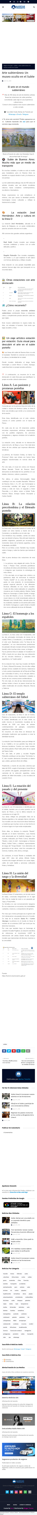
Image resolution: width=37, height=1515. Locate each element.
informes (19, 1273)
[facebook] (20, 2)
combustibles (29, 1297)
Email (19, 114)
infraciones (13, 1327)
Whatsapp (12, 114)
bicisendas (13, 1307)
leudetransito (23, 1327)
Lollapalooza (7, 1320)
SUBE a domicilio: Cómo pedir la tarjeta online (22, 1240)
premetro (15, 1334)
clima (19, 1280)
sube (28, 1287)
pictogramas (6, 1334)
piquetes (23, 1290)
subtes (16, 65)
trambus (12, 1310)
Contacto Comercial (25, 1504)
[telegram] (28, 2)
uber (4, 1337)
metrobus (21, 1307)
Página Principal (8, 65)
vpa (10, 1337)
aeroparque (22, 1320)
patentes (27, 1300)
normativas (17, 1294)
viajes (4, 1304)
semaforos (21, 1310)
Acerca (15, 1504)
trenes (12, 1273)
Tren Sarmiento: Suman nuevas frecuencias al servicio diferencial (22, 1231)
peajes (31, 1294)
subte (13, 1300)
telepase (19, 1300)
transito (5, 1273)
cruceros (23, 1324)
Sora (12, 1508)
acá (24, 121)
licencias (26, 1280)
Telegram (25, 114)
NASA (14, 1320)
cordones (15, 1324)
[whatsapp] (18, 2)
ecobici (31, 1324)
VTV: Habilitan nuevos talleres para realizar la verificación (21, 1250)
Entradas (8, 1360)
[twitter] (10, 2)
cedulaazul (6, 1317)
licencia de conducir (16, 1330)
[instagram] (14, 2)
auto (28, 1307)
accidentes (22, 1284)
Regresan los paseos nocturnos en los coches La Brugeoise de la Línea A (22, 1115)
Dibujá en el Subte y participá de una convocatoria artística (22, 1105)
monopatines (7, 1314)
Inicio (8, 1504)
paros (4, 1280)
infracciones (15, 1277)
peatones (22, 1317)
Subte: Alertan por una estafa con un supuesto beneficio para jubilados (22, 1220)
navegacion (28, 1330)
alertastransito (7, 1287)
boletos (5, 1310)
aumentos (12, 1280)
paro (15, 1287)
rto (28, 1317)
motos (11, 1304)
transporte (13, 1284)
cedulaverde (6, 1324)
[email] (24, 2)
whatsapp (16, 1337)
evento (5, 1327)
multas (5, 1307)
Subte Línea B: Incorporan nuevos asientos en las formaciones (22, 1095)
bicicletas (6, 1300)
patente (14, 1317)
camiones (24, 1314)
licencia (5, 1330)
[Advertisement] (18, 41)
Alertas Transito (24, 1079)
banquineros (24, 1304)
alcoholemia (19, 1297)
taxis (17, 1304)
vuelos (16, 1290)
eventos (5, 1284)
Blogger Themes (28, 1508)
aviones (22, 1287)
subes (22, 1334)
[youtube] (20, 1492)
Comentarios (9, 1361)
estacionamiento (8, 1297)
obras (24, 1294)
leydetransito (7, 1294)
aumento (15, 1314)
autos (26, 1273)
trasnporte (30, 1334)
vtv (11, 1290)
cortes (23, 1277)
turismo (5, 1290)
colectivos (6, 1277)
